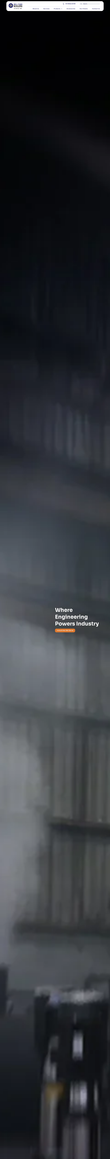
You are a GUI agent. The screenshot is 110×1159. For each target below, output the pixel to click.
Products (57, 9)
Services (46, 9)
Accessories (71, 9)
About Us (36, 9)
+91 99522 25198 (70, 4)
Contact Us (96, 9)
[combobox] (89, 4)
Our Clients (84, 9)
